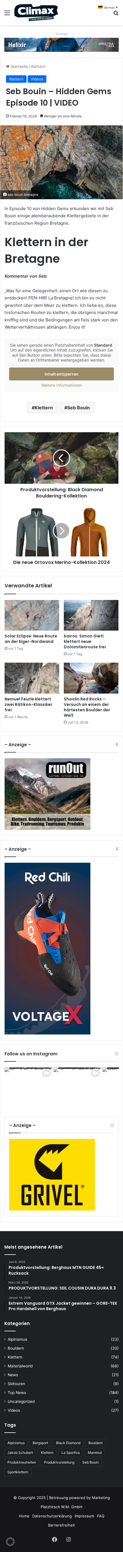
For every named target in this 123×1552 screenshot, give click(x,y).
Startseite (18, 66)
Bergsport (40, 1443)
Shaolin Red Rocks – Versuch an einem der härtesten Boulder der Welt (87, 707)
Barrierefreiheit (61, 1525)
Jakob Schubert (20, 1452)
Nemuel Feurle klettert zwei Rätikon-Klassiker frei (28, 704)
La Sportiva (70, 1452)
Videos (37, 79)
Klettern (38, 66)
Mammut (95, 1452)
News (13, 1375)
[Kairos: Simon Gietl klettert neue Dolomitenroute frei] (91, 615)
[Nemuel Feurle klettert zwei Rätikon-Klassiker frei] (32, 678)
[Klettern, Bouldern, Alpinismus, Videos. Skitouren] (36, 12)
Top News (17, 1392)
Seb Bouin (78, 407)
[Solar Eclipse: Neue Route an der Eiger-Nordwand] (32, 615)
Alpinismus (17, 1339)
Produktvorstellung (59, 1462)
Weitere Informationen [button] (61, 385)
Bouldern (16, 1348)
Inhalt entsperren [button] (61, 374)
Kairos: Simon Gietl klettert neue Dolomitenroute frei (85, 641)
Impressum (84, 1516)
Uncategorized (21, 1401)
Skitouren (16, 1383)
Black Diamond (68, 1443)
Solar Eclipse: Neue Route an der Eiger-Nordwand (31, 638)
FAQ (100, 1516)
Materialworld (20, 1366)
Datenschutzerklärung (52, 1516)
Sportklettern (17, 1472)
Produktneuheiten (21, 1462)
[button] (10, 1541)
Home (24, 1516)
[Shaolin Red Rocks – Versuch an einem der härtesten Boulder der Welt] (91, 678)
